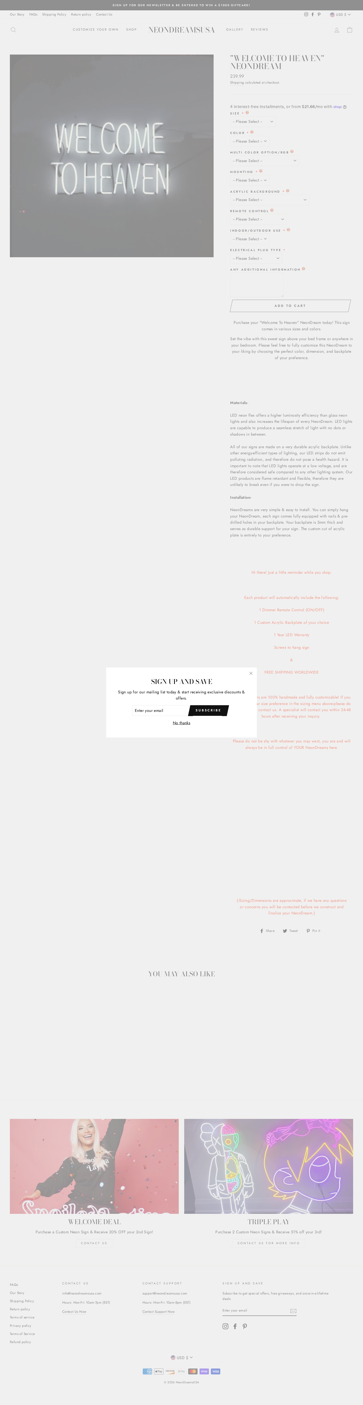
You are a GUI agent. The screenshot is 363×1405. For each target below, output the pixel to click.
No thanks (181, 723)
